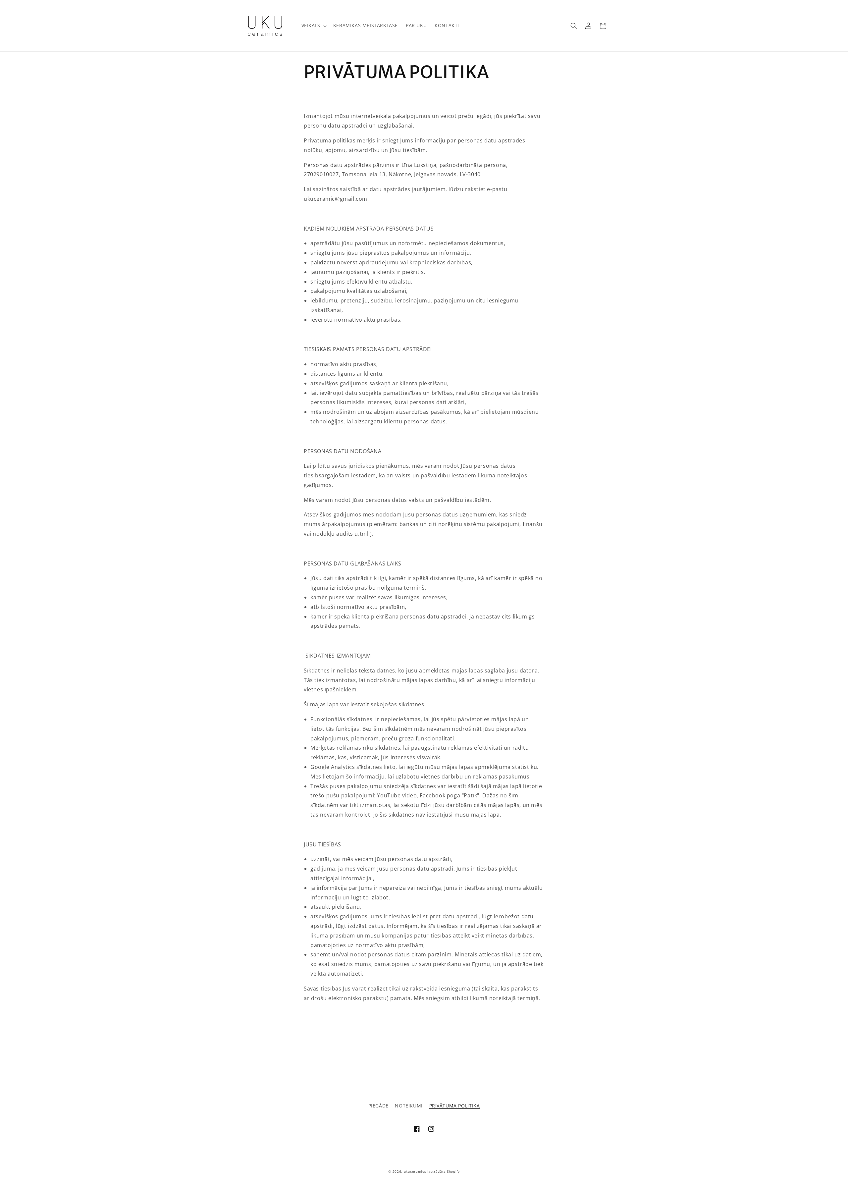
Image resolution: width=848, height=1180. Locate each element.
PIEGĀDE (378, 1105)
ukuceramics (415, 1171)
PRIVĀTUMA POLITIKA (454, 1105)
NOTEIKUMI (408, 1105)
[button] (313, 25)
